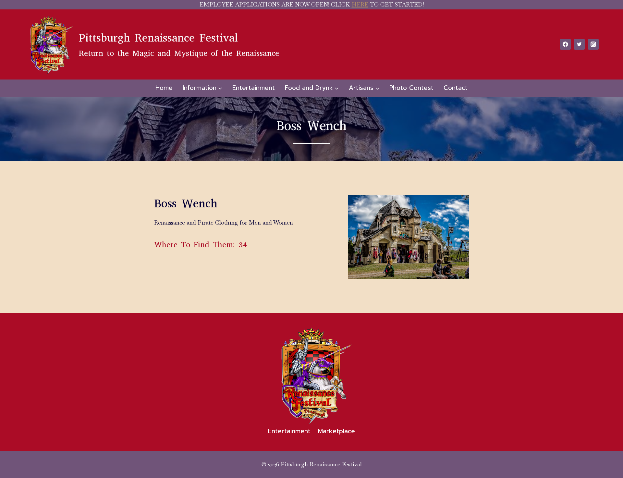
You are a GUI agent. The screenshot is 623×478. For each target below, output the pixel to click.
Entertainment (253, 87)
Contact (456, 87)
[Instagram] (593, 44)
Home (164, 87)
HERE (360, 4)
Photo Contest (411, 87)
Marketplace (336, 431)
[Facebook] (565, 44)
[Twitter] (579, 44)
